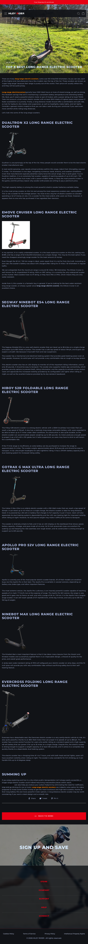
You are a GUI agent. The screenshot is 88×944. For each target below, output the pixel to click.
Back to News (46, 816)
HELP (44, 907)
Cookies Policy (8, 934)
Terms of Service (29, 934)
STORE (44, 882)
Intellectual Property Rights (74, 934)
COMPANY (44, 890)
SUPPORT (44, 899)
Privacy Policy (50, 934)
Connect (44, 916)
